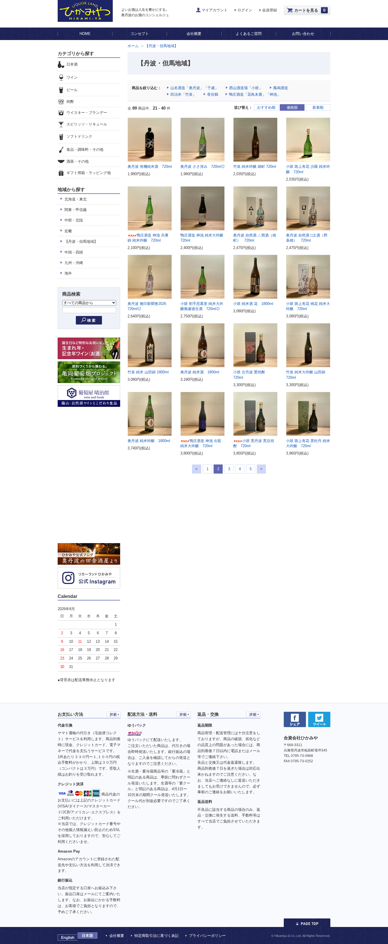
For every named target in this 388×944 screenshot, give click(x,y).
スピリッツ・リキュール (86, 124)
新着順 (318, 107)
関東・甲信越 (75, 210)
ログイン (244, 10)
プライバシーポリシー (207, 935)
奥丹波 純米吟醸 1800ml (149, 441)
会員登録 (269, 10)
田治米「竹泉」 (183, 94)
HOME (85, 34)
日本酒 (72, 64)
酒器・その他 (77, 161)
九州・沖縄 (73, 263)
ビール (72, 90)
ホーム (133, 46)
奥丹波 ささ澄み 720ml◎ (202, 166)
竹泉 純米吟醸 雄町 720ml (254, 166)
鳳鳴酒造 (280, 88)
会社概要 (194, 34)
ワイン (72, 77)
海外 (68, 273)
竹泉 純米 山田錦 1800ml (148, 372)
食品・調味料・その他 (84, 149)
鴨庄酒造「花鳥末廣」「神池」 (255, 94)
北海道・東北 (75, 199)
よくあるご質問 (249, 34)
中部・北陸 (73, 220)
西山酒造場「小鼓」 (245, 88)
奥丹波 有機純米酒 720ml (150, 166)
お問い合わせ (303, 34)
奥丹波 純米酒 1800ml (199, 372)
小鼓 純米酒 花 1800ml (253, 304)
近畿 (68, 231)
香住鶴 (212, 94)
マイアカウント (215, 10)
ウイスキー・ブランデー (86, 113)
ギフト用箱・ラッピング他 (88, 173)
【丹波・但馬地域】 (161, 46)
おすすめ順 (266, 107)
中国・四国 (73, 252)
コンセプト (139, 34)
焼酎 (70, 101)
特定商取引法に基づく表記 (156, 935)
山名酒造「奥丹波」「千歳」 (194, 88)
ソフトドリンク (79, 137)
